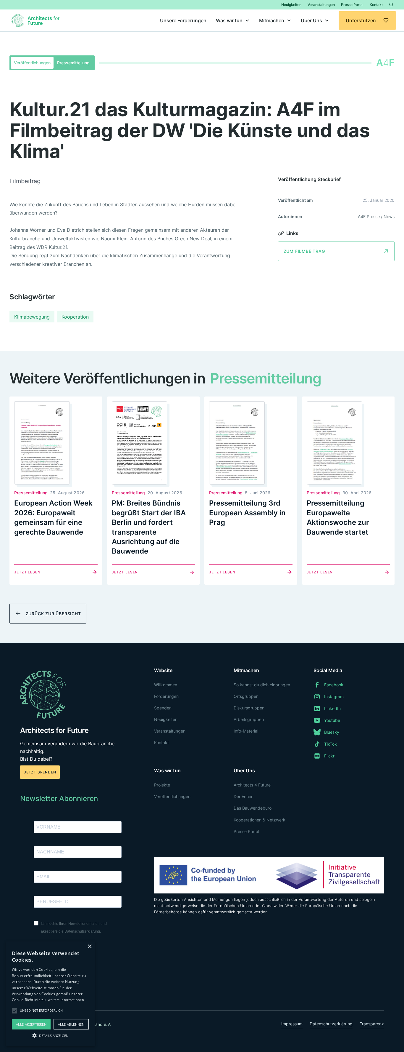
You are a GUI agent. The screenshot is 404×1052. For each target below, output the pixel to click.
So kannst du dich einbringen (262, 684)
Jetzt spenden (40, 772)
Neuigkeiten (291, 4)
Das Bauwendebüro (253, 807)
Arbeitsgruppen (249, 719)
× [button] (89, 946)
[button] (232, 20)
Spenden (163, 707)
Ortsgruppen (246, 696)
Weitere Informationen (66, 999)
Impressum (292, 1023)
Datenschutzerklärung (331, 1023)
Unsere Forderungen (183, 20)
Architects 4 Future (252, 784)
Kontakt (376, 4)
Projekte (162, 784)
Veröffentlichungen (172, 796)
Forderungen (166, 696)
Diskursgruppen (249, 707)
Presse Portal (352, 4)
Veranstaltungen (321, 4)
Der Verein (243, 796)
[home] (36, 20)
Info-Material (246, 730)
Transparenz (372, 1023)
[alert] (50, 993)
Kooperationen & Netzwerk (259, 819)
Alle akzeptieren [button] (31, 1024)
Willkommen (165, 684)
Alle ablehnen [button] (71, 1024)
